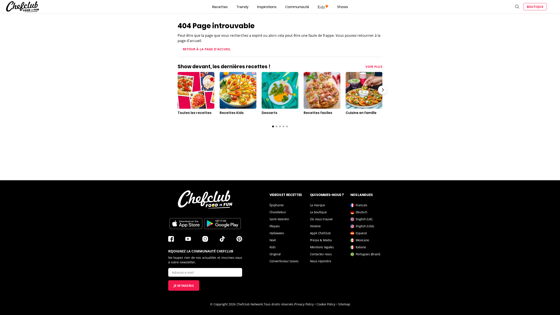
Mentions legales (322, 247)
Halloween (277, 233)
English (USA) (365, 226)
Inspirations (266, 6)
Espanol (361, 233)
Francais (362, 205)
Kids (273, 247)
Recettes (220, 6)
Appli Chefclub (320, 233)
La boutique (318, 212)
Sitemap (344, 304)
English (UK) (364, 219)
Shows (342, 6)
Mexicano (362, 240)
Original (275, 254)
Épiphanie (277, 205)
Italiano (361, 247)
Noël (273, 240)
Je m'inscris (184, 286)
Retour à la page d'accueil (207, 49)
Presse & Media (321, 240)
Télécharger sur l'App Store (186, 223)
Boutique (535, 7)
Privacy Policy (304, 304)
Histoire (315, 226)
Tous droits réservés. (279, 304)
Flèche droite (382, 90)
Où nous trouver (321, 219)
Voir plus (374, 67)
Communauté (297, 6)
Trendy (242, 6)
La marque (317, 205)
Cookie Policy (326, 304)
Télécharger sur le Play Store (222, 223)
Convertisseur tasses (284, 261)
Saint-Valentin (279, 219)
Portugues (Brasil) (368, 254)
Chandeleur (278, 212)
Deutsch (361, 212)
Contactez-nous (321, 254)
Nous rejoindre (320, 261)
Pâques (275, 226)
